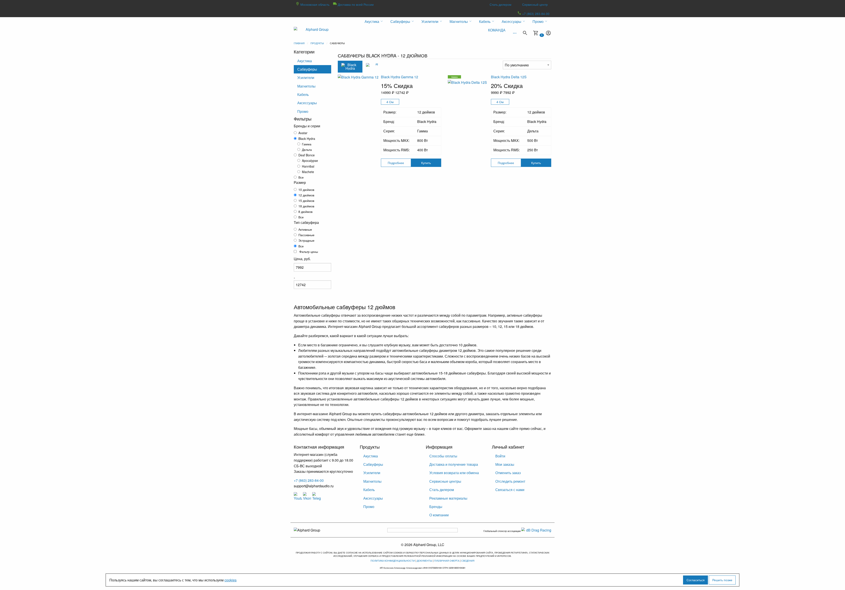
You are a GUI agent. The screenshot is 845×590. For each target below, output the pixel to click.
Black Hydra (306, 138)
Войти (500, 455)
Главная (299, 43)
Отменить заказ (508, 472)
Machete (308, 172)
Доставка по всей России (355, 4)
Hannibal (308, 166)
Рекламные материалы (448, 498)
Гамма (306, 144)
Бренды (435, 506)
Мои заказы (504, 464)
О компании (439, 514)
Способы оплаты (443, 455)
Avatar (302, 133)
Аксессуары (307, 102)
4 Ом (390, 101)
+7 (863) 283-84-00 (535, 13)
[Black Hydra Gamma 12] (359, 95)
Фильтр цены (308, 251)
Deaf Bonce (306, 155)
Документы (424, 560)
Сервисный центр (535, 4)
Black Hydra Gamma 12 (399, 76)
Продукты (317, 43)
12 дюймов (306, 195)
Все (301, 177)
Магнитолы (306, 86)
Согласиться (696, 579)
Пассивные (306, 235)
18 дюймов (306, 206)
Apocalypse (310, 160)
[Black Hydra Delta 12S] (469, 100)
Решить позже (722, 579)
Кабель (303, 94)
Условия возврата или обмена (454, 472)
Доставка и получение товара (453, 464)
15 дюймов (306, 200)
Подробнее (396, 162)
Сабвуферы (307, 69)
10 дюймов (306, 189)
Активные (305, 229)
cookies (230, 580)
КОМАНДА (496, 30)
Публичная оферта (446, 560)
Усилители (305, 77)
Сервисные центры (445, 481)
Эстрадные (306, 240)
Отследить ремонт (510, 481)
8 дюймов (305, 211)
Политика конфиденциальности (393, 560)
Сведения (467, 560)
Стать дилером (500, 4)
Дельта (307, 149)
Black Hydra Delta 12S (509, 76)
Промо (302, 111)
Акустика (304, 60)
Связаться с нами (509, 489)
